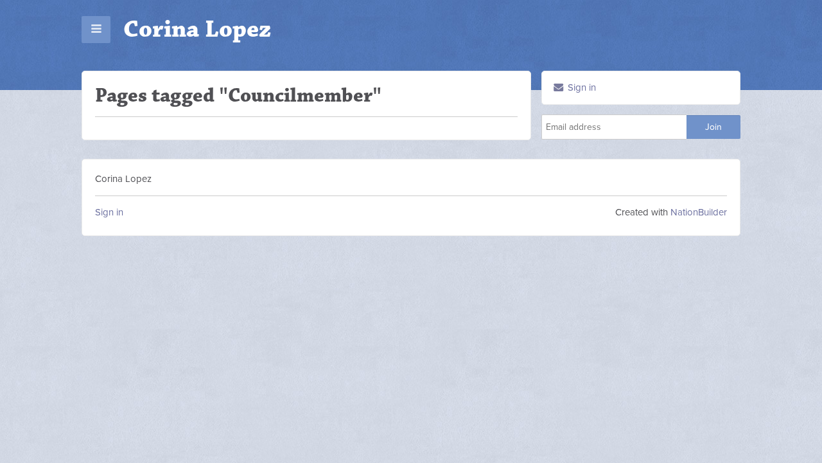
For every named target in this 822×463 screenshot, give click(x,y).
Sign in (580, 87)
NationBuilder (698, 212)
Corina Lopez (197, 29)
